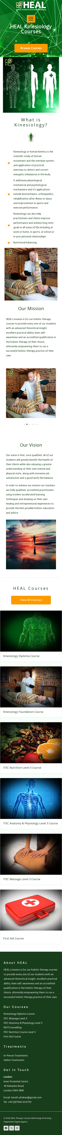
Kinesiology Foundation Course (23, 712)
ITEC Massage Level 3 (15, 1018)
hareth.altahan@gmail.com (26, 1097)
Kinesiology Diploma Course (21, 656)
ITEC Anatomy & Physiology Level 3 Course (30, 823)
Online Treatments (14, 1060)
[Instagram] (17, 1128)
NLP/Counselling (13, 1027)
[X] (11, 1128)
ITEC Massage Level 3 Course (21, 879)
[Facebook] (6, 1128)
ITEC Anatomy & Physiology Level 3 (23, 1023)
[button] (24, 424)
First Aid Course (13, 938)
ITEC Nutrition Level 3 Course (22, 767)
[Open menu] (31, 19)
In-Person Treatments (16, 1055)
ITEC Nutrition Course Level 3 (20, 1032)
